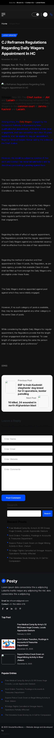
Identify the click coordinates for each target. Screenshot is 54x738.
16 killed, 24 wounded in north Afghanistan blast (22, 404)
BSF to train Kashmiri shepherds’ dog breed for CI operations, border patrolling (32, 389)
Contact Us (29, 2)
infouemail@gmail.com (19, 601)
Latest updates (9, 35)
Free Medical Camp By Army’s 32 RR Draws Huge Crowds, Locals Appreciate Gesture (29, 529)
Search (12, 505)
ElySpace (5, 734)
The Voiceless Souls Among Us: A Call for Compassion (28, 559)
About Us (20, 2)
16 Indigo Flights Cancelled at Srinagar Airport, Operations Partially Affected (30, 552)
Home (4, 24)
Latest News (40, 2)
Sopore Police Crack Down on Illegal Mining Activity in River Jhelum (29, 544)
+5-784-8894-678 (17, 604)
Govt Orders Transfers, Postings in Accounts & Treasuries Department (30, 537)
